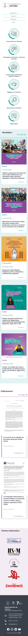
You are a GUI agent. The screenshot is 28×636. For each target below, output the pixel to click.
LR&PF (19, 632)
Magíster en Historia (14, 92)
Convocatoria (6, 263)
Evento (4, 312)
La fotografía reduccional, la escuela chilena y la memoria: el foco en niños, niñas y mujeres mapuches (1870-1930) (14, 500)
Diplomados (14, 124)
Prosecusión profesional (14, 74)
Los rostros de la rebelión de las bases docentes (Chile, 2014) (13, 439)
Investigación (13, 19)
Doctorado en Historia (14, 108)
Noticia (4, 166)
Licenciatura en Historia (14, 41)
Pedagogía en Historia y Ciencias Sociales (14, 58)
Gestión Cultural (14, 76)
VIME (13, 22)
